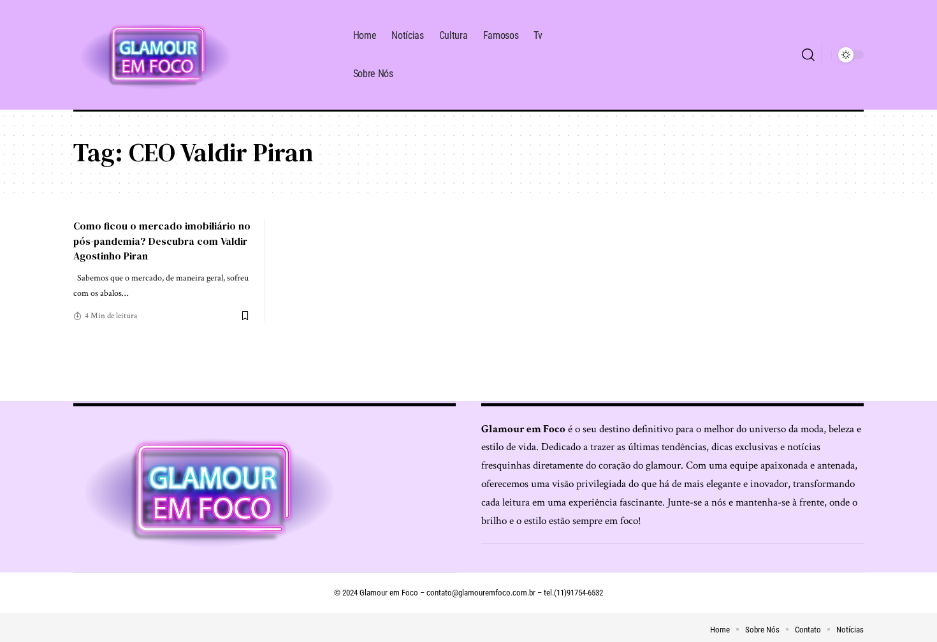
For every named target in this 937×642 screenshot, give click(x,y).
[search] (808, 55)
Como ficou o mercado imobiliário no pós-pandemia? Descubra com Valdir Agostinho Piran (162, 240)
